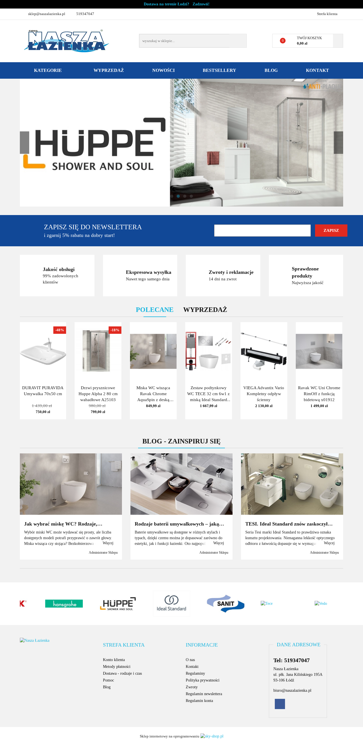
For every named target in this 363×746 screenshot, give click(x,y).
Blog (271, 70)
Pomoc (108, 680)
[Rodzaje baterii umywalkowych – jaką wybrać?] (181, 484)
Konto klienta (114, 660)
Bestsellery (219, 70)
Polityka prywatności (203, 680)
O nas (190, 660)
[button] (124, 645)
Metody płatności (116, 666)
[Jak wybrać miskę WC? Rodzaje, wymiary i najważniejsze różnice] (71, 484)
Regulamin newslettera (204, 694)
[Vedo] (316, 603)
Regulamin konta (199, 701)
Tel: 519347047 (291, 660)
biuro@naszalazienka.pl (292, 690)
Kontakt (317, 70)
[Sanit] (208, 603)
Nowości (163, 70)
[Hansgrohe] (47, 603)
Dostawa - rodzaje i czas (122, 673)
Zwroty (192, 687)
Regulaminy (195, 673)
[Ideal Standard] (155, 603)
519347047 (85, 14)
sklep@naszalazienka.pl (46, 14)
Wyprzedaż (109, 70)
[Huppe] (101, 603)
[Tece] (262, 603)
